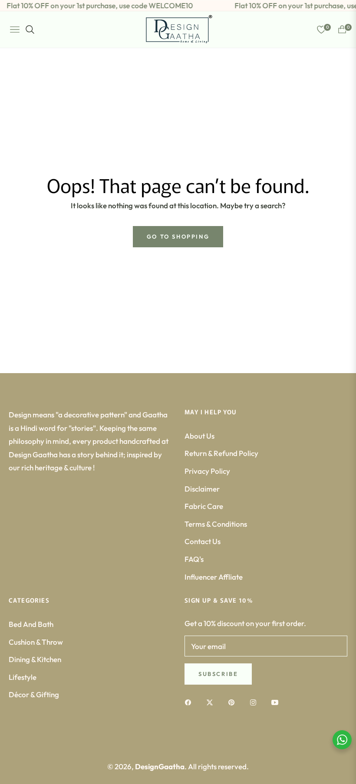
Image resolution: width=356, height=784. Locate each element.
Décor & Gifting (34, 694)
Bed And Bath (31, 624)
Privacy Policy (207, 471)
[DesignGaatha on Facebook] (190, 702)
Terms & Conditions (216, 523)
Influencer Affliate (214, 576)
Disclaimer (202, 488)
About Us (199, 435)
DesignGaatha (160, 766)
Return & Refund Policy (221, 453)
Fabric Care (204, 506)
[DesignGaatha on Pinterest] (233, 702)
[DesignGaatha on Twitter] (212, 702)
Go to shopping (178, 236)
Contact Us (203, 541)
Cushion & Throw (36, 641)
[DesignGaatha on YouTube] (277, 702)
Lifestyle (22, 677)
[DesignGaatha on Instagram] (255, 702)
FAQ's (194, 559)
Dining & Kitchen (35, 659)
